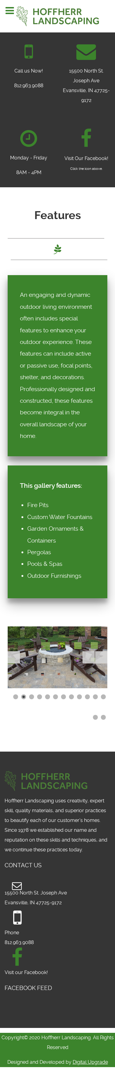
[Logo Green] (57, 16)
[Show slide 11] (95, 696)
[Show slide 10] (87, 696)
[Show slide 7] (63, 696)
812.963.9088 (28, 85)
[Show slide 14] (103, 717)
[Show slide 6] (55, 696)
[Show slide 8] (71, 696)
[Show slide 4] (39, 696)
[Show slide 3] (31, 696)
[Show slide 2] (23, 696)
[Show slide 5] (47, 696)
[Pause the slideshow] (88, 657)
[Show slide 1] (15, 696)
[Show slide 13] (95, 717)
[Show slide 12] (103, 696)
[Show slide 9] (79, 696)
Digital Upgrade (90, 1062)
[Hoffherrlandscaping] (86, 139)
